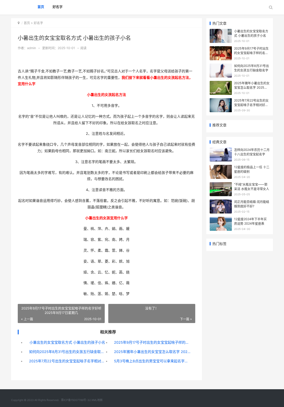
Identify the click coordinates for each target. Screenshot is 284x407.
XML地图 (97, 400)
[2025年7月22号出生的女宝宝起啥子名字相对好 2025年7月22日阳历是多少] (221, 101)
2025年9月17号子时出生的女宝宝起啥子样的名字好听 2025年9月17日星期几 (152, 342)
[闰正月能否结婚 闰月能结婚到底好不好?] (221, 202)
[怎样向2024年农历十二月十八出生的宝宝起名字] (221, 150)
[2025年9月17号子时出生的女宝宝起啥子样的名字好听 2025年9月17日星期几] (221, 49)
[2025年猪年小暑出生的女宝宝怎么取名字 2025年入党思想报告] (221, 84)
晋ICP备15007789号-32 (76, 400)
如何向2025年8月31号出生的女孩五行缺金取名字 (67, 351)
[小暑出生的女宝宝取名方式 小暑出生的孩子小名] (221, 32)
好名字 (58, 7)
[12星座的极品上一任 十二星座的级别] (221, 168)
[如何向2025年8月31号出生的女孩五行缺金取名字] (221, 66)
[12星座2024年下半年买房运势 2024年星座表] (221, 219)
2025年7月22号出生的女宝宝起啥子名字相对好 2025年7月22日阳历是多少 (67, 361)
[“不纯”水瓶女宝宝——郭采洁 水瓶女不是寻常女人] (221, 185)
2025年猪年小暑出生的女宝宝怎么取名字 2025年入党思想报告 (152, 351)
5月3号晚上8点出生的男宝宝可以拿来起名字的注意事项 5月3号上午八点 (152, 361)
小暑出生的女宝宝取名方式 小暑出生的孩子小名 (67, 342)
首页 (40, 7)
